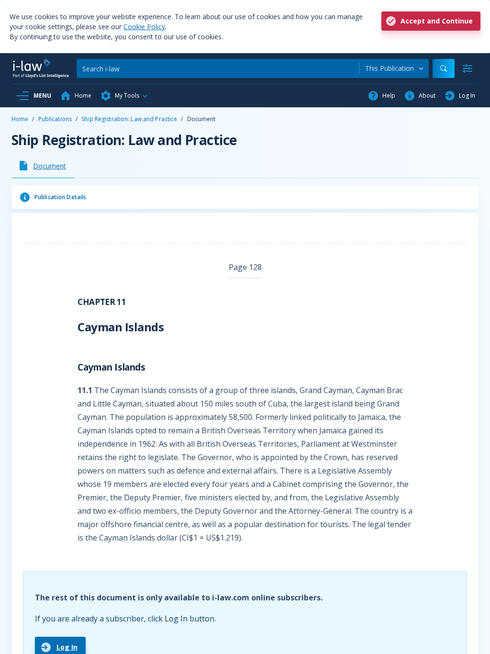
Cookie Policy (144, 26)
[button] (124, 95)
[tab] (42, 165)
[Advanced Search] (467, 68)
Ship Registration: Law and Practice (129, 119)
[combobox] (394, 68)
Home (19, 119)
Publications (55, 119)
